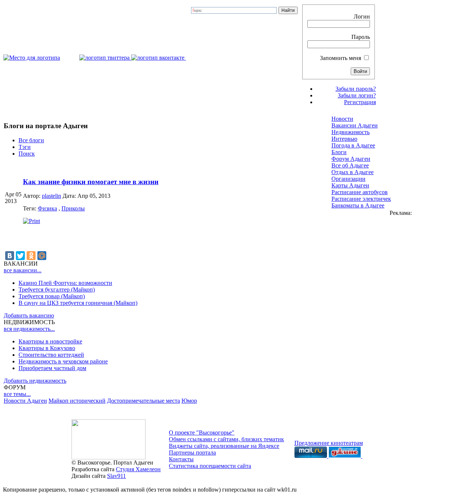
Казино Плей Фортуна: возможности (65, 283)
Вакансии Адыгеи (354, 125)
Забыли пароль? (356, 89)
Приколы (73, 208)
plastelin (51, 196)
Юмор (189, 400)
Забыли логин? (357, 95)
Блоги (339, 152)
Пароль (360, 37)
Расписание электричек (361, 199)
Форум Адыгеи (350, 159)
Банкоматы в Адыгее (357, 205)
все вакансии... (22, 270)
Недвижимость (350, 132)
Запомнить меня (340, 58)
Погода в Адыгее (353, 145)
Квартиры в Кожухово (47, 348)
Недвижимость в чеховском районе (63, 361)
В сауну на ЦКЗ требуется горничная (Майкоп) (78, 303)
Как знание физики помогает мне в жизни (90, 182)
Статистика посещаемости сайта (210, 466)
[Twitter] (20, 255)
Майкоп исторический (77, 400)
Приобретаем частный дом (52, 368)
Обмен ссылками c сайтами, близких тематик (226, 439)
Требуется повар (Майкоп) (52, 296)
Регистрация (360, 102)
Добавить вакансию (29, 315)
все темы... (17, 394)
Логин (362, 16)
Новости (342, 119)
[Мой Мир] (41, 255)
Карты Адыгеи (350, 185)
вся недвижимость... (29, 329)
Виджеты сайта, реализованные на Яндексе (224, 446)
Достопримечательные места (143, 400)
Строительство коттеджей (51, 355)
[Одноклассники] (31, 255)
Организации (348, 179)
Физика (47, 208)
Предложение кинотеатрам (328, 443)
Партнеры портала (192, 452)
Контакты (181, 459)
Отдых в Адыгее (352, 172)
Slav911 (116, 476)
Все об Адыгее (350, 165)
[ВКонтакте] (9, 255)
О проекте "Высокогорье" (201, 432)
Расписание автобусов (359, 192)
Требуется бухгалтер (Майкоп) (57, 289)
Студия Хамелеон (138, 469)
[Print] (31, 221)
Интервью (344, 139)
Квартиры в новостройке (50, 341)
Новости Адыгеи (25, 400)
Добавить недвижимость (35, 380)
